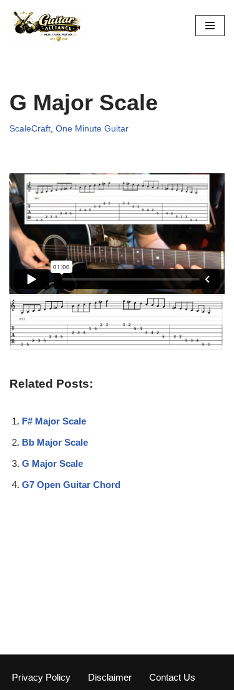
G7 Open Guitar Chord (71, 484)
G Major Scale (52, 463)
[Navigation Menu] (210, 25)
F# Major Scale (54, 421)
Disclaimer (110, 677)
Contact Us (172, 677)
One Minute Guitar (92, 128)
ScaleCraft (30, 128)
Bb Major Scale (55, 442)
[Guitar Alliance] (46, 26)
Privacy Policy (41, 677)
